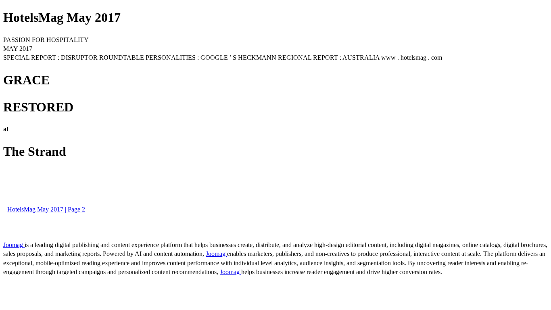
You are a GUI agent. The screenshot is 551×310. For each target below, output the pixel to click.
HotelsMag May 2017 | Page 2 (46, 209)
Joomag (14, 244)
